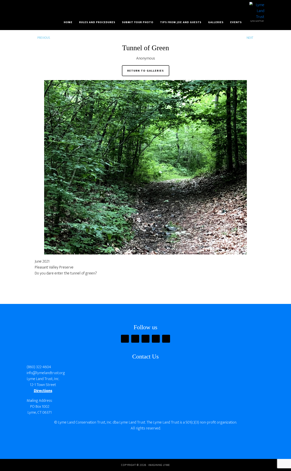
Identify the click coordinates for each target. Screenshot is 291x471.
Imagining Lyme (57, 7)
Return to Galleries (145, 70)
